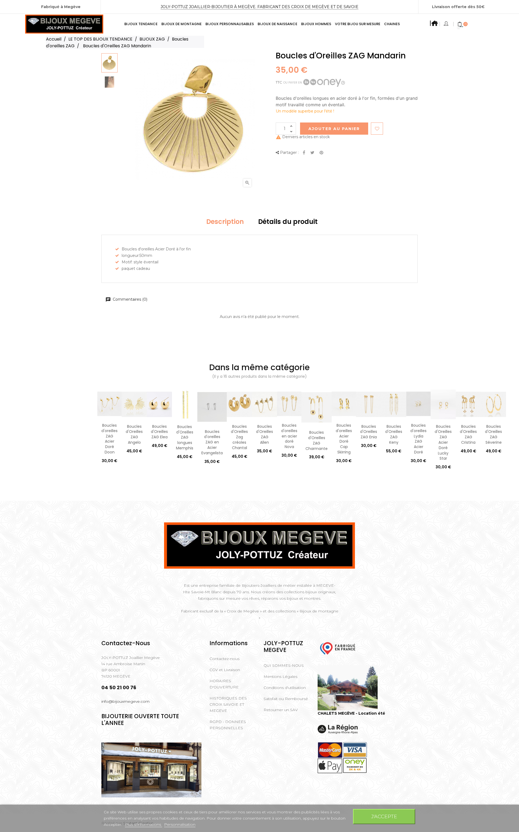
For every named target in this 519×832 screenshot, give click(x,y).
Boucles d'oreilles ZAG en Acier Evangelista (212, 442)
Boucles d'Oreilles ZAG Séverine (493, 434)
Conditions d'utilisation (285, 687)
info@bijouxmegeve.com (125, 701)
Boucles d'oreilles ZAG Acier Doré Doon (109, 439)
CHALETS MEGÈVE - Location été (351, 713)
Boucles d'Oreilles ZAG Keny (393, 434)
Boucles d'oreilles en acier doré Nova (289, 436)
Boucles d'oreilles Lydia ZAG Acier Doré (418, 439)
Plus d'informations (143, 824)
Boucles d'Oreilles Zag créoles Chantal (239, 437)
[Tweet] (312, 152)
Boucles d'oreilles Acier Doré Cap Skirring (344, 439)
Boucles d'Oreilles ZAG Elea (159, 432)
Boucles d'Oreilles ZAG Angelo (134, 434)
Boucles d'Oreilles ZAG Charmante (316, 440)
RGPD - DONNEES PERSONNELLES (227, 724)
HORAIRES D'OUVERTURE (224, 684)
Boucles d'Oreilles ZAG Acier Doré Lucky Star (443, 442)
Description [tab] (225, 221)
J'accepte (384, 816)
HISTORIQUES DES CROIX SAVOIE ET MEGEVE (228, 704)
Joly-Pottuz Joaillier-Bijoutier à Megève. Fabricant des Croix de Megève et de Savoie (259, 6)
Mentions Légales (280, 676)
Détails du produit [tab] (288, 221)
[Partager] (304, 152)
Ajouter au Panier (334, 128)
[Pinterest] (321, 152)
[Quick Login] (446, 24)
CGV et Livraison (224, 669)
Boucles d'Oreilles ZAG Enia (368, 432)
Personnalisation (179, 824)
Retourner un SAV (281, 709)
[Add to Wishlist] (377, 128)
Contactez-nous (224, 658)
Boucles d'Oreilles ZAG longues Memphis (184, 437)
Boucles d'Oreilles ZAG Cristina (468, 434)
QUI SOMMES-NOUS (284, 665)
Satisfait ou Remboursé (286, 698)
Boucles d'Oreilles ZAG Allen (264, 434)
